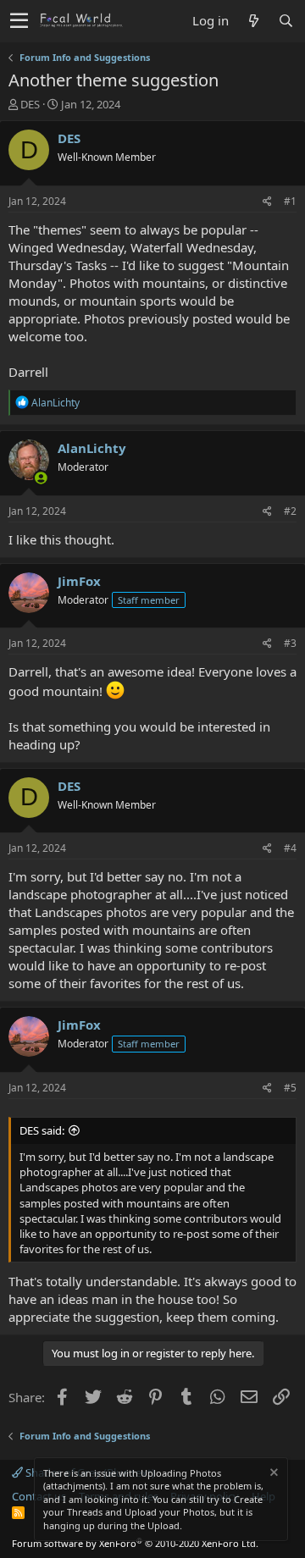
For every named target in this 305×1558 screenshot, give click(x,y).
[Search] (285, 20)
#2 (290, 511)
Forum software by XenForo (135, 1543)
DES (30, 104)
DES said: (41, 1130)
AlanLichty (92, 447)
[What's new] (253, 20)
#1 (290, 201)
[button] (19, 21)
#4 (290, 848)
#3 (290, 643)
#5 (290, 1087)
